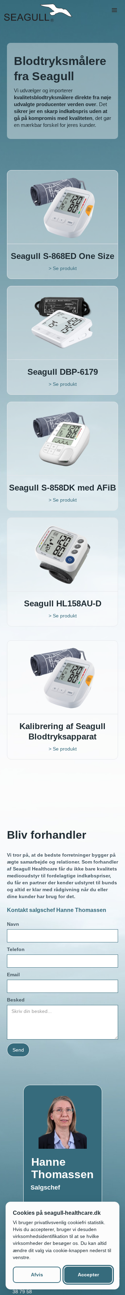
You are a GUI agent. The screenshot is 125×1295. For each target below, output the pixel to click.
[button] (114, 10)
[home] (37, 12)
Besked (16, 1000)
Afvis (37, 1274)
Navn (13, 924)
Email (13, 974)
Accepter (88, 1274)
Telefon (16, 949)
